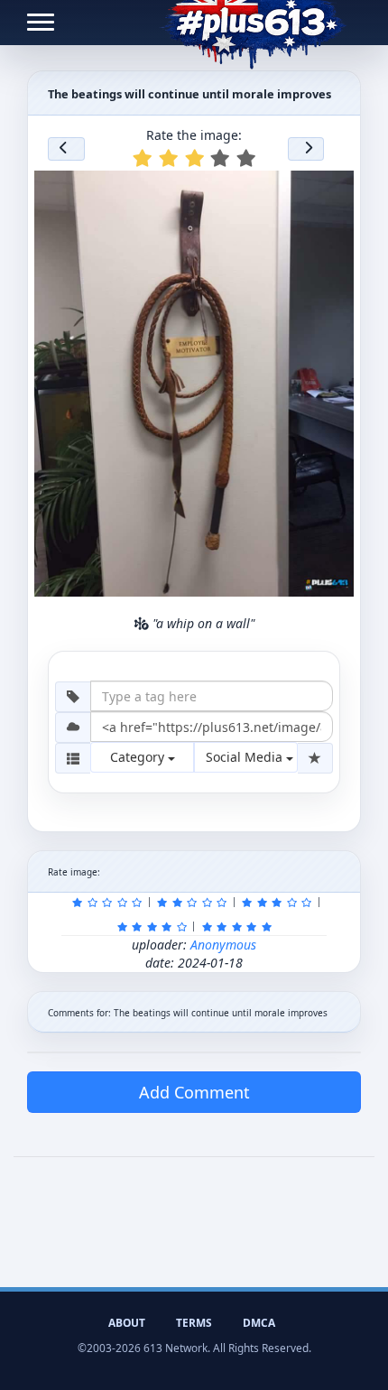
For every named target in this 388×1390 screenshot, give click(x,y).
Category (139, 756)
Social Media (246, 756)
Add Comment (194, 1092)
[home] (253, 22)
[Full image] (332, 189)
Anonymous (223, 944)
